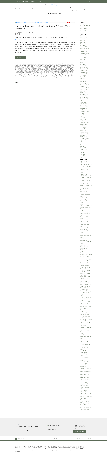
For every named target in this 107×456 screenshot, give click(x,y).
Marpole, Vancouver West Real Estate (43, 71)
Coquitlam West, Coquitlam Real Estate (22, 66)
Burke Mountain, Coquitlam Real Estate (59, 64)
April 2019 (82, 146)
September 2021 (84, 111)
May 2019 (82, 144)
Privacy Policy (73, 438)
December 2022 (84, 97)
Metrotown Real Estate (54, 71)
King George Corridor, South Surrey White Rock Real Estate (50, 69)
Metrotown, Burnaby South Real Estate (66, 71)
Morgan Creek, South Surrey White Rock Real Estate (34, 72)
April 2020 (83, 129)
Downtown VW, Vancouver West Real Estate (23, 67)
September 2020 (84, 122)
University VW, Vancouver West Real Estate (85, 368)
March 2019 (83, 148)
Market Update (81, 8)
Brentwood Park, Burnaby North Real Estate (64, 63)
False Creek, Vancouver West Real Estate (85, 236)
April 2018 (82, 155)
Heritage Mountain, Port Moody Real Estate (22, 69)
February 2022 (84, 103)
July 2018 (82, 151)
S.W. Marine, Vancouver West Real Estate (26, 74)
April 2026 (83, 42)
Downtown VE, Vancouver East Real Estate (53, 66)
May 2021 (82, 116)
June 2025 (83, 58)
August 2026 (83, 37)
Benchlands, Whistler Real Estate (50, 63)
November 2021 (84, 108)
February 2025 (84, 64)
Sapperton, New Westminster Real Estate (42, 74)
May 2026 (82, 40)
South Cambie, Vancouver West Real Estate (85, 341)
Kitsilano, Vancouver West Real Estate (24, 70)
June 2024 (83, 75)
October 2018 (83, 149)
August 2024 (83, 73)
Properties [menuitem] (22, 9)
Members (84, 10)
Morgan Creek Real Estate (19, 72)
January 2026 (83, 47)
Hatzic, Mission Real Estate (67, 68)
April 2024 (83, 78)
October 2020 (83, 121)
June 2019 (82, 143)
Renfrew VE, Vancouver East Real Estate (85, 322)
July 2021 (82, 113)
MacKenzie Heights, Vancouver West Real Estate (65, 70)
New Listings (83, 28)
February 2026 (84, 45)
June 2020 (83, 127)
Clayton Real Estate (54, 65)
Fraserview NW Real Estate (38, 68)
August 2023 (83, 89)
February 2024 (84, 81)
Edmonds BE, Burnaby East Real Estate (47, 67)
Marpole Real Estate (32, 71)
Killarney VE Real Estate (35, 69)
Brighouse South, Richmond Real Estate (22, 64)
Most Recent (83, 35)
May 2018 (82, 154)
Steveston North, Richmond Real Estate (53, 75)
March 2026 (83, 43)
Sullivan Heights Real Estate (66, 75)
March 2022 (83, 102)
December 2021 (84, 107)
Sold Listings (83, 31)
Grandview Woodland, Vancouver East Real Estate (53, 68)
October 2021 (83, 110)
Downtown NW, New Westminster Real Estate (37, 66)
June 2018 (82, 152)
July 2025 (82, 56)
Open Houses (83, 30)
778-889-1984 (20, 1)
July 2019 (82, 141)
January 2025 (83, 65)
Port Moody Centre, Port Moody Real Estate (47, 73)
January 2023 (83, 95)
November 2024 (84, 69)
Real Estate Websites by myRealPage (84, 438)
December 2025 (84, 48)
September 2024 (84, 72)
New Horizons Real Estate (19, 73)
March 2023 (83, 92)
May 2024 (82, 76)
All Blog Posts (83, 23)
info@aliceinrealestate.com (33, 1)
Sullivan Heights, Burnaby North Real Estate (85, 359)
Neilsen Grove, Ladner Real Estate (67, 72)
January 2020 (84, 133)
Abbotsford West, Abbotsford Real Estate (27, 63)
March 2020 (83, 130)
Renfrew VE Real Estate (60, 73)
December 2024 (84, 67)
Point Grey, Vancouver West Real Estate (32, 73)
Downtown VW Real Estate (67, 66)
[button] (19, 1)
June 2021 (82, 114)
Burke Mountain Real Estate (47, 64)
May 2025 (82, 59)
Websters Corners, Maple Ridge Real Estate (85, 387)
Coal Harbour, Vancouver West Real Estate (66, 65)
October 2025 (83, 51)
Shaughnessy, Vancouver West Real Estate (57, 74)
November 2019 (84, 135)
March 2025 (83, 62)
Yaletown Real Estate (85, 406)
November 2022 (84, 99)
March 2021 (83, 119)
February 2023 (84, 94)
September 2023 (84, 88)
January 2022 (83, 105)
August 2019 (83, 140)
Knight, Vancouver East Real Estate (38, 70)
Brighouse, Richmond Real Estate (26, 32)
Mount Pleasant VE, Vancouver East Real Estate (52, 72)
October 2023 (83, 86)
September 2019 (84, 138)
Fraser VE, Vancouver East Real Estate (26, 68)
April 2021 (82, 118)
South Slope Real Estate (41, 75)
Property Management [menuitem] (74, 10)
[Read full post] (45, 23)
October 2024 (83, 70)
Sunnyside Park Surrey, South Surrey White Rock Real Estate (86, 363)
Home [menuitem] (16, 9)
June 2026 (83, 39)
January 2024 (83, 83)
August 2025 (83, 54)
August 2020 (83, 124)
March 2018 (83, 157)
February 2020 (84, 132)
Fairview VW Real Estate (58, 67)
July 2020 (82, 125)
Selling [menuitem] (34, 9)
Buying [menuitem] (28, 9)
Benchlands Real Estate (39, 63)
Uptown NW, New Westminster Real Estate (84, 379)
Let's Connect (79, 431)
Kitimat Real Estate (65, 69)
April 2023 (83, 91)
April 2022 (83, 100)
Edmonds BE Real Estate (35, 67)
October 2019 (83, 136)
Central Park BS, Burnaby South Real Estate (42, 65)
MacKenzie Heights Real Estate (50, 70)
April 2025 (83, 61)
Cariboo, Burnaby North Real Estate (27, 65)
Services (72, 8)
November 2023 (84, 84)
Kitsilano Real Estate (85, 265)
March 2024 (83, 80)
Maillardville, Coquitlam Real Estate (21, 71)
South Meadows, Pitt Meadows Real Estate (29, 75)
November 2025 (84, 50)
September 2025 (84, 53)
